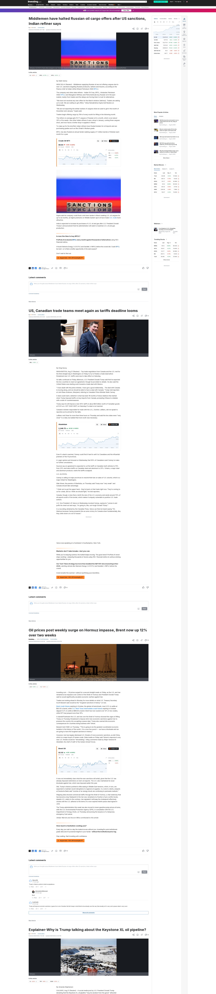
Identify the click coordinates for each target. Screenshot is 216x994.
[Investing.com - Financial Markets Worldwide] (34, 2)
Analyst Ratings (130, 7)
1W (62, 150)
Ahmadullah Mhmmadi (41, 891)
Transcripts (137, 7)
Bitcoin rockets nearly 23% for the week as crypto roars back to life (168, 130)
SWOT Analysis (121, 7)
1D (59, 150)
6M (68, 150)
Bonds (170, 18)
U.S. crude (113, 218)
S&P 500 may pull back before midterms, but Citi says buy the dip (168, 143)
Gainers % (164, 169)
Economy (74, 7)
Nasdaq (156, 48)
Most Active (157, 169)
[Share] (133, 29)
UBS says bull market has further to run (169, 136)
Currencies (41, 7)
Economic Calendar (92, 4)
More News (166, 158)
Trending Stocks (159, 239)
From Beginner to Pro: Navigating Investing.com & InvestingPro (167, 229)
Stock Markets (56, 7)
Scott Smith (35, 902)
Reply (32, 886)
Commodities (49, 7)
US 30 (155, 37)
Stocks (175, 18)
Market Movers (159, 165)
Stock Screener (102, 4)
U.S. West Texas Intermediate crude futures (87, 708)
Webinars (157, 223)
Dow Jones (157, 42)
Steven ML (35, 880)
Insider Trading (89, 7)
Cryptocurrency (81, 7)
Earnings (105, 7)
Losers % (171, 169)
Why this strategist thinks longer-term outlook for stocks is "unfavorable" (169, 151)
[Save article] (138, 29)
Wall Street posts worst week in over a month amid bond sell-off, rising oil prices (169, 121)
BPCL (96, 89)
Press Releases (145, 7)
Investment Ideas (113, 7)
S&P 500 (156, 45)
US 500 (156, 40)
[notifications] (184, 1)
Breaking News (33, 7)
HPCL (62, 95)
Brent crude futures (63, 706)
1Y (71, 150)
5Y (74, 150)
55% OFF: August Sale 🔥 (161, 1)
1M (65, 150)
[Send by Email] (60, 268)
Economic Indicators (65, 7)
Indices (156, 18)
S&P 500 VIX (157, 50)
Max (77, 150)
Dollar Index (157, 53)
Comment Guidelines (34, 293)
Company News (98, 7)
